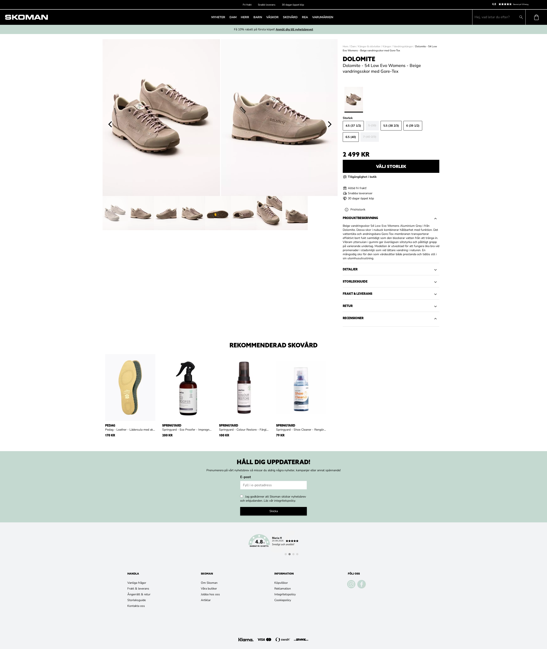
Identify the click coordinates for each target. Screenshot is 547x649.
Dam (353, 46)
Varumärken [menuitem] (322, 17)
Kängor (387, 46)
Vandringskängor (403, 46)
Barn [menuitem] (257, 17)
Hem (345, 46)
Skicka (273, 511)
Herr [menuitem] (245, 17)
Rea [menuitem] (305, 17)
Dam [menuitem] (233, 17)
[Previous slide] (110, 124)
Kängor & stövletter (369, 46)
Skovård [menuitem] (290, 17)
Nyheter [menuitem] (218, 17)
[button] (517, 4)
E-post (245, 477)
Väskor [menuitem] (272, 17)
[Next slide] (330, 124)
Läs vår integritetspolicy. (280, 501)
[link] (273, 543)
